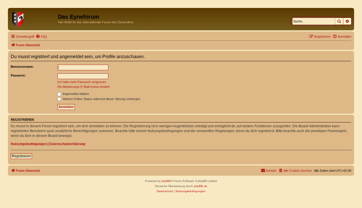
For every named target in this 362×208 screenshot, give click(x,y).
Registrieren (21, 156)
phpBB (166, 180)
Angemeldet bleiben (75, 93)
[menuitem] (41, 36)
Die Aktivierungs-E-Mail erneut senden (83, 86)
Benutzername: (22, 66)
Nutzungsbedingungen (29, 144)
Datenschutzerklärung (67, 144)
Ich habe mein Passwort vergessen (81, 82)
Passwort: (18, 75)
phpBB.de (200, 186)
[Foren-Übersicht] (33, 18)
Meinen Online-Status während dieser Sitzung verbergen (101, 99)
